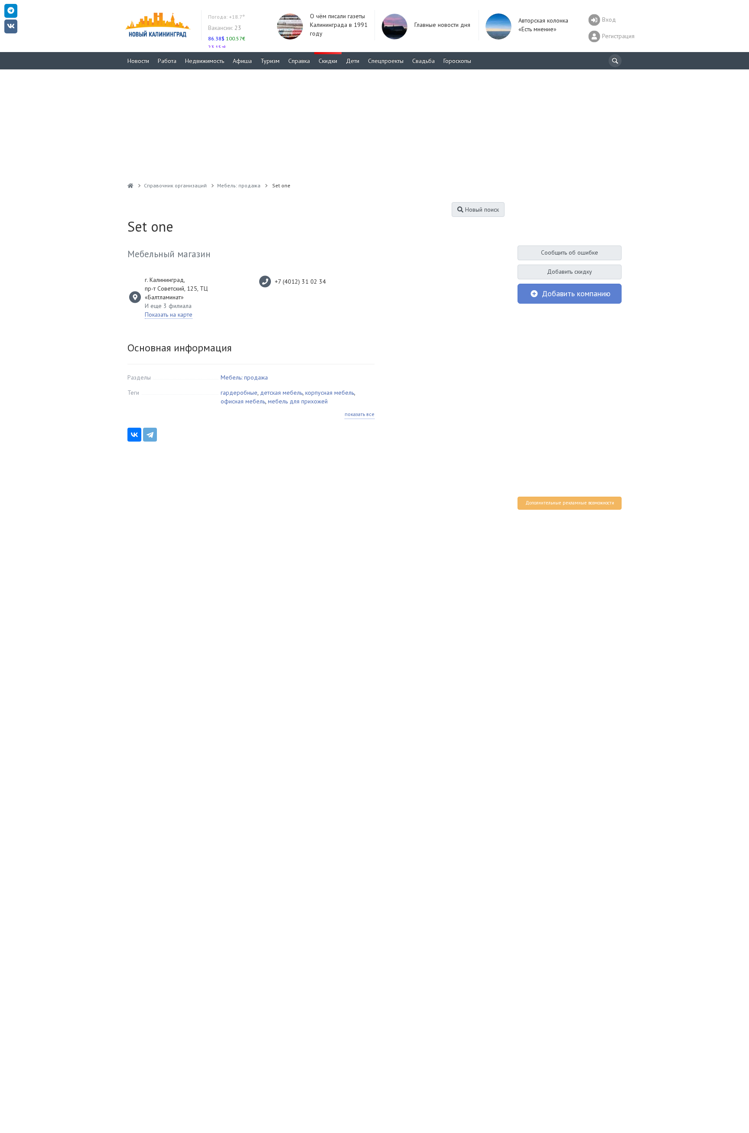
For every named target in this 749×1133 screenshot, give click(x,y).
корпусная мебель (329, 392)
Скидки (328, 61)
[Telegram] (150, 435)
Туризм (270, 61)
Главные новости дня (442, 25)
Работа (167, 61)
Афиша (242, 61)
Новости (138, 61)
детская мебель (281, 392)
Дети (352, 61)
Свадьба (423, 61)
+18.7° (226, 16)
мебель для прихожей (298, 401)
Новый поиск (481, 209)
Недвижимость (204, 61)
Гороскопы (457, 61)
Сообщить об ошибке (569, 252)
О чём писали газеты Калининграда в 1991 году (339, 24)
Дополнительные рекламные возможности (569, 503)
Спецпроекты (386, 61)
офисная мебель (243, 401)
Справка (299, 61)
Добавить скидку (569, 271)
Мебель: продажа (244, 377)
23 (224, 28)
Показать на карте (168, 314)
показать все (359, 414)
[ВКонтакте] (134, 435)
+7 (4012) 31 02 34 (300, 281)
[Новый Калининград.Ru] (130, 185)
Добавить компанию (575, 293)
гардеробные (239, 392)
